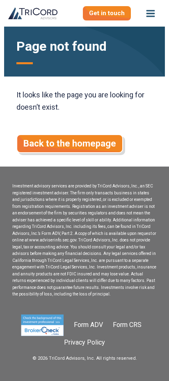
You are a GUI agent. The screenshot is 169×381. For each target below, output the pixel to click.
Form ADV (89, 325)
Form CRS (127, 325)
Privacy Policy (84, 342)
